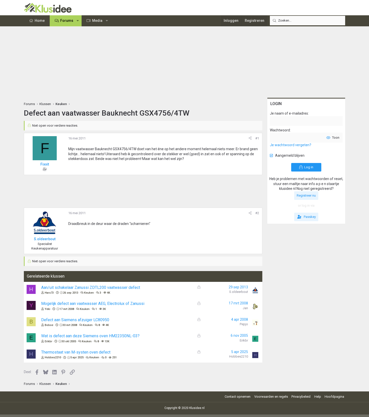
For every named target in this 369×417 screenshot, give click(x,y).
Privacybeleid (301, 396)
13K (107, 341)
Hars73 (49, 292)
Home (40, 21)
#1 (257, 138)
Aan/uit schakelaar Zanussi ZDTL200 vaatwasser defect (90, 287)
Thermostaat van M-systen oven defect (75, 352)
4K (108, 292)
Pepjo (244, 324)
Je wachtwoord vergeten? (290, 145)
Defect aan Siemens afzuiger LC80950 (75, 319)
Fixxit (44, 164)
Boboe (49, 325)
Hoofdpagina (334, 396)
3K (104, 309)
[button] (78, 20)
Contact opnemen (238, 396)
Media (97, 21)
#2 (257, 213)
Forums (66, 21)
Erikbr (48, 341)
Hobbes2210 (53, 357)
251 (114, 357)
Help (317, 396)
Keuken (89, 292)
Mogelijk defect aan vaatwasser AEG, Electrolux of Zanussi (92, 303)
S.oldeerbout (238, 292)
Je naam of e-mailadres (289, 113)
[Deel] (250, 138)
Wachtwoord (280, 130)
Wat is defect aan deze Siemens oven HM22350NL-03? (90, 335)
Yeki (47, 309)
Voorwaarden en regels (271, 396)
